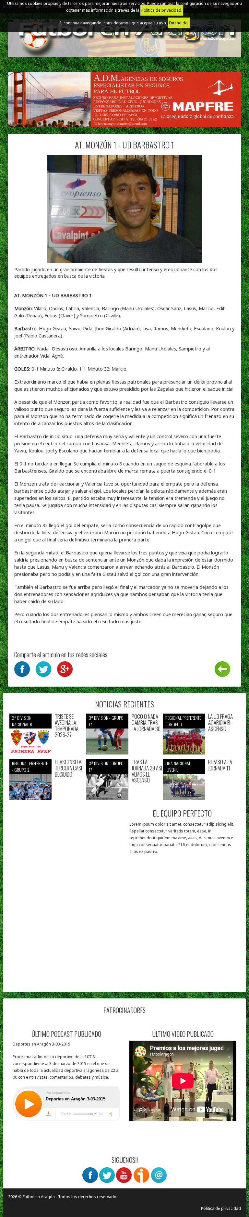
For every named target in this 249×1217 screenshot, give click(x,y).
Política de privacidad (221, 1208)
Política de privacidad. (161, 10)
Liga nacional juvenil (178, 766)
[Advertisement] (67, 944)
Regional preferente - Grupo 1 (183, 721)
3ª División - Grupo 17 (106, 721)
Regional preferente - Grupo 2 (30, 766)
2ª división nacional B (22, 721)
